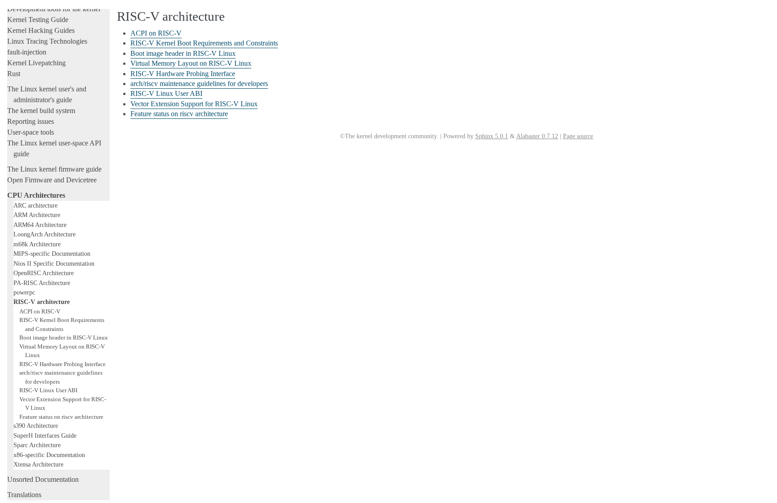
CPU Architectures (36, 195)
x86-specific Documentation (49, 454)
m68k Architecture (37, 244)
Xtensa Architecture (38, 464)
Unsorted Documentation (43, 479)
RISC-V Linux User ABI (48, 390)
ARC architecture (35, 205)
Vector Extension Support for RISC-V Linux (194, 104)
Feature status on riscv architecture (61, 416)
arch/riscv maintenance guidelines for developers (199, 83)
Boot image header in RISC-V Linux (63, 337)
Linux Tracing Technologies (47, 41)
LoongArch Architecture (44, 234)
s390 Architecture (35, 425)
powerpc (24, 292)
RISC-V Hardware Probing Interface (62, 364)
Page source (578, 136)
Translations (24, 494)
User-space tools (30, 132)
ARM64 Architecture (40, 224)
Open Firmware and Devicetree (52, 180)
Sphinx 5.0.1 (491, 136)
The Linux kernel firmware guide (54, 169)
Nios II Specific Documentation (53, 263)
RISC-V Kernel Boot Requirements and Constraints (204, 43)
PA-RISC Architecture (41, 282)
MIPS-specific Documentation (51, 253)
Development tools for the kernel (53, 9)
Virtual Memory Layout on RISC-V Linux (190, 63)
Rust (13, 73)
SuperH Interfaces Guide (44, 435)
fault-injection (26, 52)
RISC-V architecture (41, 301)
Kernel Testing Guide (37, 19)
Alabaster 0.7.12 (537, 136)
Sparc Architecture (37, 445)
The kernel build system (41, 110)
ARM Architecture (36, 214)
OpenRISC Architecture (43, 272)
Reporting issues (30, 121)
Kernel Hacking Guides (41, 30)
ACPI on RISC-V (39, 311)
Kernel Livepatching (36, 63)
